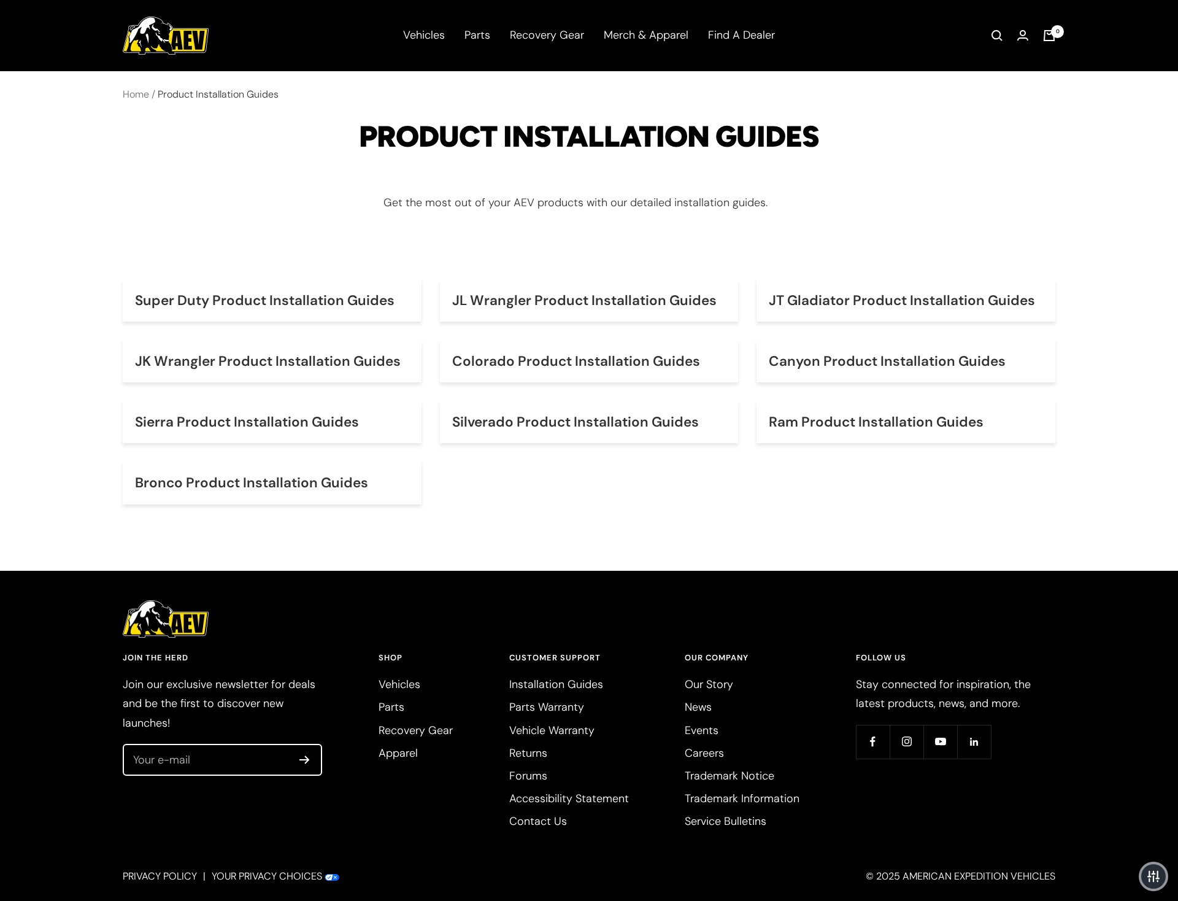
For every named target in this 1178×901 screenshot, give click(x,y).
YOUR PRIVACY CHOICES (267, 876)
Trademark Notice (729, 775)
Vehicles (424, 35)
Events (701, 730)
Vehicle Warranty (552, 730)
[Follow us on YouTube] (940, 742)
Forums (528, 775)
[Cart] (1049, 35)
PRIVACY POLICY (160, 876)
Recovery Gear (547, 35)
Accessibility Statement (569, 798)
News (698, 707)
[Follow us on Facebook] (873, 742)
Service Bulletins (725, 821)
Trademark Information (742, 798)
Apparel (398, 753)
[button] (1153, 876)
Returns (528, 753)
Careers (704, 753)
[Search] (997, 35)
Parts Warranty (546, 707)
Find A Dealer (741, 35)
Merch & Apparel (646, 35)
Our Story (709, 684)
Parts (477, 35)
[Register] (304, 760)
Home (136, 94)
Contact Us (538, 821)
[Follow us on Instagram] (906, 742)
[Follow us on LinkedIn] (974, 742)
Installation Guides (556, 684)
